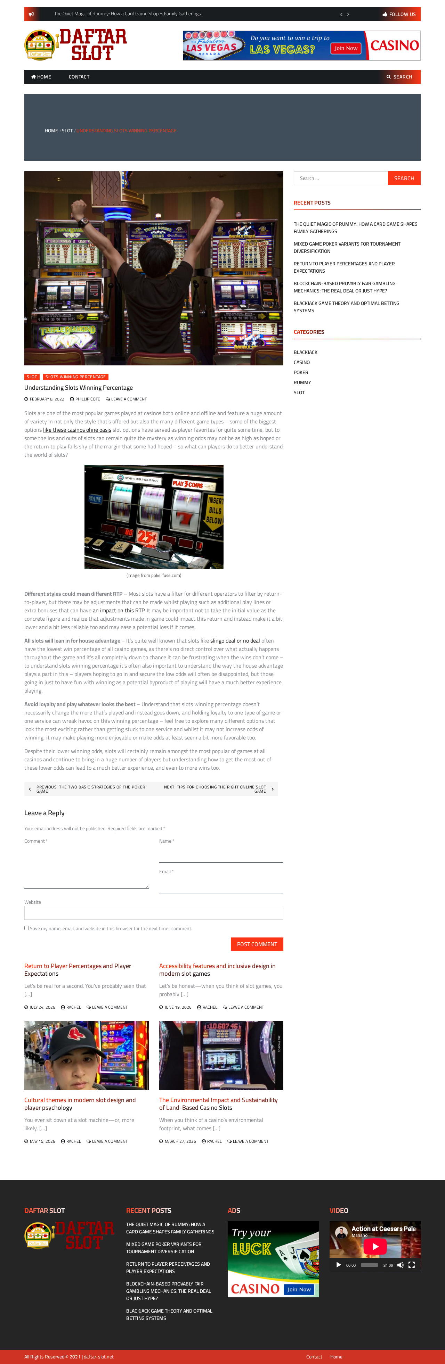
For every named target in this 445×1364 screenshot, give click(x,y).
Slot (32, 377)
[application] (375, 1246)
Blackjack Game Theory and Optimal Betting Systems (346, 307)
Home (44, 76)
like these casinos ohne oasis (77, 429)
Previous (341, 14)
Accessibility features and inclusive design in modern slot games (217, 969)
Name (167, 840)
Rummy (302, 382)
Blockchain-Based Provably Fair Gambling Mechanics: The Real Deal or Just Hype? (345, 287)
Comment (36, 840)
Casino (302, 362)
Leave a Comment (129, 399)
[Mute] (400, 1265)
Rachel (73, 1007)
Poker (301, 372)
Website (32, 902)
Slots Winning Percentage (76, 377)
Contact (79, 76)
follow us (402, 14)
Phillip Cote (87, 399)
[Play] (338, 1265)
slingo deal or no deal (235, 640)
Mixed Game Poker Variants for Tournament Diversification (347, 247)
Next (348, 14)
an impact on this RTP (118, 610)
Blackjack (305, 352)
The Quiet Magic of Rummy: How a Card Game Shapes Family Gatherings (356, 228)
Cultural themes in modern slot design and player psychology (80, 1103)
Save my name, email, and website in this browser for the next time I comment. (111, 928)
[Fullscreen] (411, 1265)
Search (403, 76)
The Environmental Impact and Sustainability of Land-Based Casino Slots (218, 1103)
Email (166, 871)
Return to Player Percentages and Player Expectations (77, 969)
